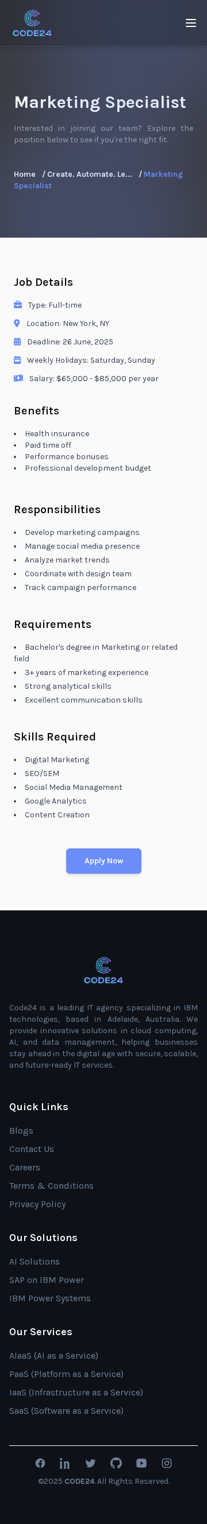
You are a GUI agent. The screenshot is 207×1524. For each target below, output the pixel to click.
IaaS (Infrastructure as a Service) (76, 1392)
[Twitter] (91, 1463)
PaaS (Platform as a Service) (66, 1373)
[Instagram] (166, 1463)
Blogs (21, 1130)
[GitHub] (116, 1463)
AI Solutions (34, 1261)
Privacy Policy (37, 1204)
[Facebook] (40, 1463)
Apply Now (104, 861)
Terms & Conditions (51, 1185)
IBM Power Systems (50, 1298)
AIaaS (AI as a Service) (53, 1355)
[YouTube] (141, 1463)
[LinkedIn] (65, 1463)
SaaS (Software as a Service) (66, 1410)
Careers (24, 1167)
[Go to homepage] (103, 970)
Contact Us (31, 1148)
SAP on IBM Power (46, 1279)
